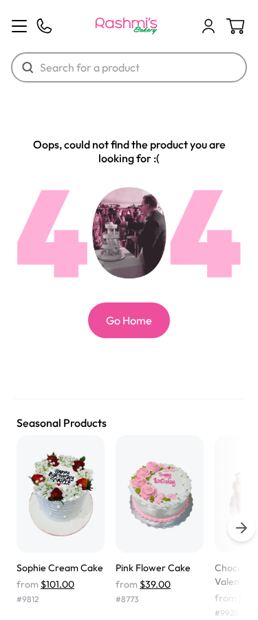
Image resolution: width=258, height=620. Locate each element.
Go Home (129, 320)
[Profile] (208, 26)
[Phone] (44, 26)
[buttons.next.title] (241, 528)
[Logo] (126, 26)
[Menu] (19, 26)
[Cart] (208, 26)
